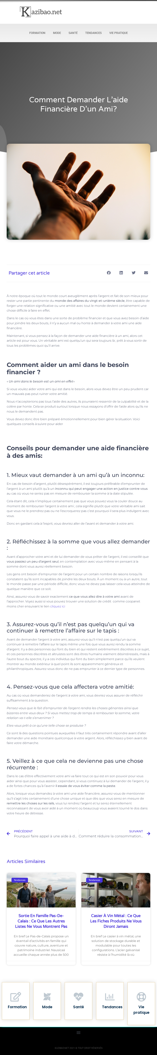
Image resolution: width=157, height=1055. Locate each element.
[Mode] (47, 997)
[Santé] (78, 997)
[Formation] (15, 997)
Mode (57, 33)
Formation (37, 33)
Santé (73, 33)
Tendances (93, 33)
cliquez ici (57, 606)
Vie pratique (118, 33)
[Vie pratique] (141, 997)
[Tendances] (110, 997)
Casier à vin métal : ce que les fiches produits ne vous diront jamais (116, 921)
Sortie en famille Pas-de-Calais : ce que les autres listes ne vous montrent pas (41, 921)
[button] (108, 273)
